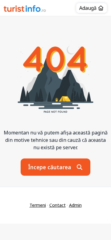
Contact (57, 205)
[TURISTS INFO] (25, 9)
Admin (75, 205)
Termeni (38, 205)
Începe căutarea (50, 167)
